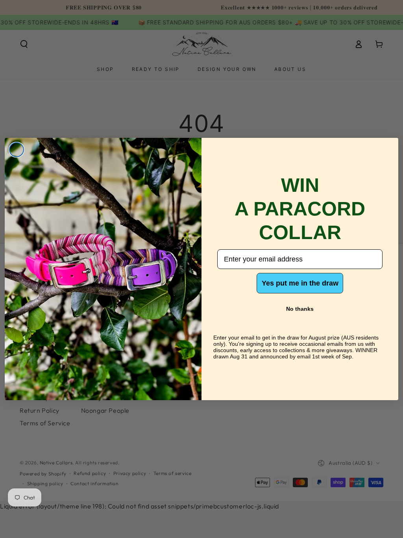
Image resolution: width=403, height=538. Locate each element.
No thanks (300, 309)
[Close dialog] (16, 150)
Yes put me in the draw (300, 283)
